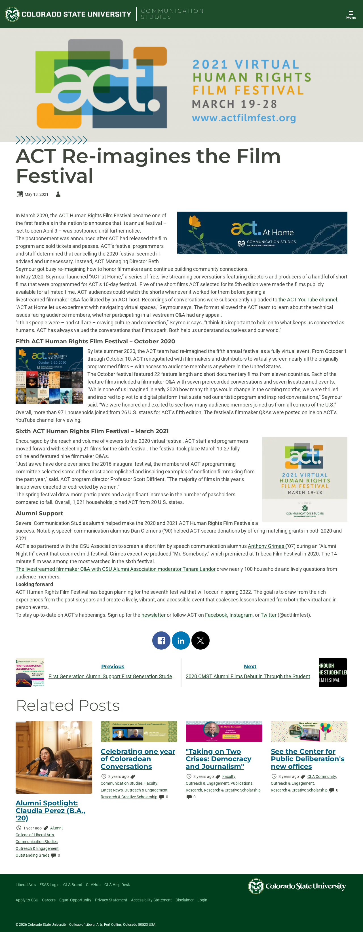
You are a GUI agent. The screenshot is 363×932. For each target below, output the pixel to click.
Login (202, 900)
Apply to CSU (27, 900)
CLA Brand (72, 884)
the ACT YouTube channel (307, 300)
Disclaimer (185, 900)
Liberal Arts (26, 884)
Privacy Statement (111, 900)
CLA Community (321, 776)
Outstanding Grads (32, 855)
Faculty (150, 783)
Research (194, 790)
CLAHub (93, 884)
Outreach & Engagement (37, 848)
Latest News (112, 790)
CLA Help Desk (117, 884)
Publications (241, 783)
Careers (49, 900)
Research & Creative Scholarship (129, 797)
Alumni (56, 828)
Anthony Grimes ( (267, 546)
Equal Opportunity (75, 900)
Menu (351, 17)
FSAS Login (49, 884)
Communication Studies (37, 841)
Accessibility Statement (151, 900)
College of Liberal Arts (35, 835)
